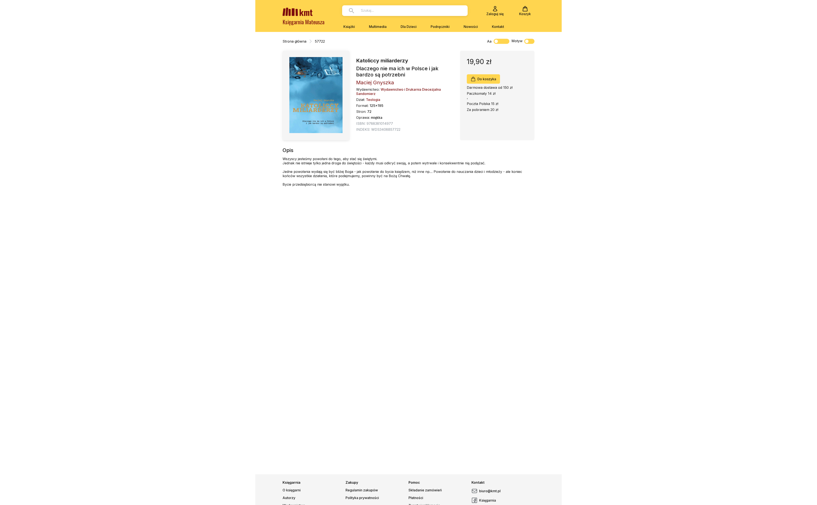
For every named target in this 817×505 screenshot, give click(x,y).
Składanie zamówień (425, 490)
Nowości (471, 26)
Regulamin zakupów (362, 490)
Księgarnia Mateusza (303, 22)
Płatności (415, 498)
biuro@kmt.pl (490, 491)
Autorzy (289, 498)
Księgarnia (487, 500)
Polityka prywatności (362, 498)
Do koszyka (486, 79)
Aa (489, 41)
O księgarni (292, 490)
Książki (349, 26)
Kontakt (498, 26)
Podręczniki (440, 26)
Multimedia (378, 26)
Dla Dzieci (409, 26)
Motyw (517, 41)
